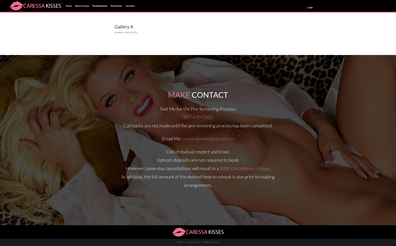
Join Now (130, 5)
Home (69, 5)
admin (120, 32)
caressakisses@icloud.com (208, 138)
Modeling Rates (99, 5)
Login (310, 7)
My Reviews (116, 5)
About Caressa (82, 5)
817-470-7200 (198, 117)
